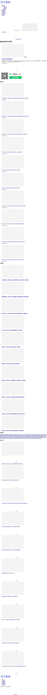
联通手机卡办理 (4, 436)
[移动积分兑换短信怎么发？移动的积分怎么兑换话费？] (13, 641)
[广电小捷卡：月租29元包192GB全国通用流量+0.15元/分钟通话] (13, 150)
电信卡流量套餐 (17, 438)
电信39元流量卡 (34, 438)
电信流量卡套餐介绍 (40, 436)
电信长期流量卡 (27, 436)
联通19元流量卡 (40, 435)
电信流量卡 (4, 9)
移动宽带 (5, 7)
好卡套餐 (8, 686)
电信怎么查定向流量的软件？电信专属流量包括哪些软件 (11, 526)
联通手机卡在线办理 (40, 437)
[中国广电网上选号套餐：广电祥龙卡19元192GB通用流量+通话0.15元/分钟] (13, 664)
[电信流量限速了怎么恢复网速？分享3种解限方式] (13, 594)
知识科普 (3, 14)
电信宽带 (5, 6)
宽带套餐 (3, 5)
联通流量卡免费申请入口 (19, 437)
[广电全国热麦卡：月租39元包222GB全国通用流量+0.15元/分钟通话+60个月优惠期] (13, 96)
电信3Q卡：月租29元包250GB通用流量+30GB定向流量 (11, 619)
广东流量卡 (25, 435)
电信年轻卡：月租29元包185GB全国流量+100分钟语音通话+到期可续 (13, 223)
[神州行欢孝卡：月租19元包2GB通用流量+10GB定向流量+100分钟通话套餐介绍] (13, 501)
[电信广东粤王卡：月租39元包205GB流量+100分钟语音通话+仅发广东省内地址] (13, 132)
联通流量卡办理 (11, 435)
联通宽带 (5, 8)
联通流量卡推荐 (29, 437)
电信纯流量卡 (39, 438)
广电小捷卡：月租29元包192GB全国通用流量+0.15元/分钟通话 (12, 330)
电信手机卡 (19, 434)
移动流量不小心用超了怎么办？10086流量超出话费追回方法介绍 (12, 463)
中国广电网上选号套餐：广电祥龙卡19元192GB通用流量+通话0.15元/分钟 (14, 666)
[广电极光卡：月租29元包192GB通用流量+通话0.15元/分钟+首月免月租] (13, 240)
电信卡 (44, 436)
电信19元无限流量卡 (33, 436)
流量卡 (9, 434)
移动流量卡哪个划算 (5, 438)
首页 (2, 679)
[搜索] (30, 27)
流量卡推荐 (16, 435)
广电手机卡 (23, 434)
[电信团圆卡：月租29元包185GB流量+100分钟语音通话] (13, 186)
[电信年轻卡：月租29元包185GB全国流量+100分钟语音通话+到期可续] (13, 222)
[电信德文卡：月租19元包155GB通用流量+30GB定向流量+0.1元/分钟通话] (13, 204)
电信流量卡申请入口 (5, 437)
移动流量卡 (4, 11)
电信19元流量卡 (21, 435)
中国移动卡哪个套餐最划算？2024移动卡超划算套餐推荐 (11, 549)
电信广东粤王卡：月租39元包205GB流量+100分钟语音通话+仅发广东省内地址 (14, 313)
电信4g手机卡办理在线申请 (7, 59)
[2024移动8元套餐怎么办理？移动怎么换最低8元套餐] (13, 478)
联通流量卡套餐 (34, 437)
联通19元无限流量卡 (21, 436)
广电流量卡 (4, 12)
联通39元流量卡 (11, 438)
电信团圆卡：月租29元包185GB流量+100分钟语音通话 (10, 363)
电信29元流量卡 (32, 434)
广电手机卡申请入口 (28, 438)
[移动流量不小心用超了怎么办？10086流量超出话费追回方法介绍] (13, 455)
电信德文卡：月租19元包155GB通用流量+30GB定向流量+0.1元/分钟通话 (13, 205)
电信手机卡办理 (14, 436)
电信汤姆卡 (24, 437)
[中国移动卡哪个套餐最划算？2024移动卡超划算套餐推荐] (13, 548)
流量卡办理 (16, 434)
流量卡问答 (4, 13)
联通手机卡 (12, 434)
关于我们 (3, 15)
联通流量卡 (4, 10)
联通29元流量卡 (6, 435)
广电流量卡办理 (22, 438)
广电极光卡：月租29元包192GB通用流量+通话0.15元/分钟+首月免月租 (13, 241)
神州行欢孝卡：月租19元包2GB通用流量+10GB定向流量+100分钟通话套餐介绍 (15, 503)
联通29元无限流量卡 (34, 435)
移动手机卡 (29, 435)
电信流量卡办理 (37, 434)
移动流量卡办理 (9, 436)
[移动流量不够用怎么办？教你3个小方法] (13, 571)
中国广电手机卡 (11, 437)
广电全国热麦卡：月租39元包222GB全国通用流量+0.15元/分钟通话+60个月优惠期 (15, 98)
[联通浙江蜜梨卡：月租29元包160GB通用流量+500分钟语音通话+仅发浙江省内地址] (13, 114)
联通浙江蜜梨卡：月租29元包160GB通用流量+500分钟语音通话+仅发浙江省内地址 (15, 116)
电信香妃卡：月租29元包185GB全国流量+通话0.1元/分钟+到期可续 (13, 259)
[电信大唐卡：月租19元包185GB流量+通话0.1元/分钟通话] (13, 168)
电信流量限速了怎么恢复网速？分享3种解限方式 (10, 596)
